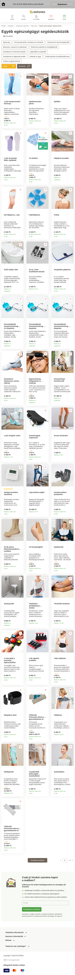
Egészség (34, 26)
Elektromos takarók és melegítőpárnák (44, 47)
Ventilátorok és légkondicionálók (14, 56)
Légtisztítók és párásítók (38, 52)
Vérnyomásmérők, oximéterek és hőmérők (28, 42)
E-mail (25, 903)
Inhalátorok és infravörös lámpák (14, 52)
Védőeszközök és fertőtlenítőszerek (57, 56)
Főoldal (3, 26)
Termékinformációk (21, 124)
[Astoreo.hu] (37, 12)
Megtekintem (62, 4)
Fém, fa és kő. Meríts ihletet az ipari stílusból (28, 4)
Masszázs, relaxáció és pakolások (15, 47)
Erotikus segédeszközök (11, 61)
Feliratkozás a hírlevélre (31, 909)
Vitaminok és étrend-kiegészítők (58, 42)
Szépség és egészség (22, 26)
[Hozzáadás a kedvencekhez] (20, 76)
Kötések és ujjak (35, 56)
